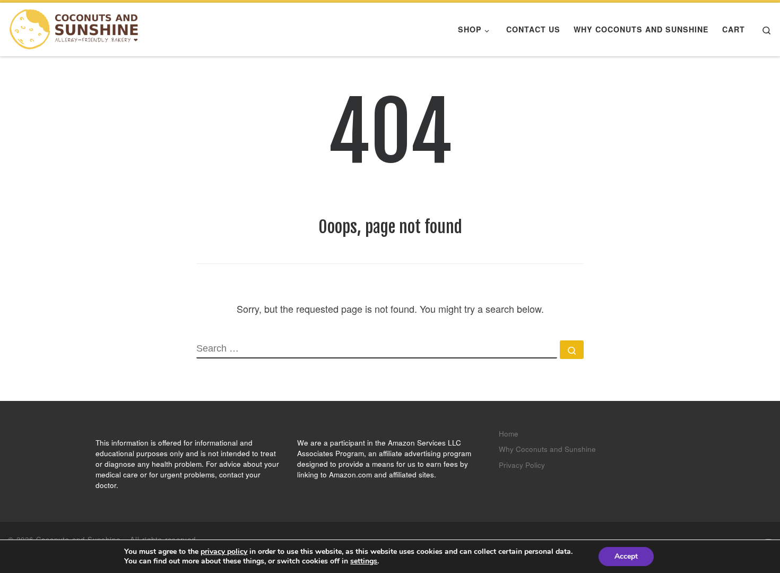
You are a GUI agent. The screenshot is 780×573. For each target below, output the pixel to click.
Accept (626, 556)
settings (363, 561)
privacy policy (224, 551)
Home (508, 434)
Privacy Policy (522, 465)
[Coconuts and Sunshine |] (74, 29)
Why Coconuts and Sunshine (547, 449)
